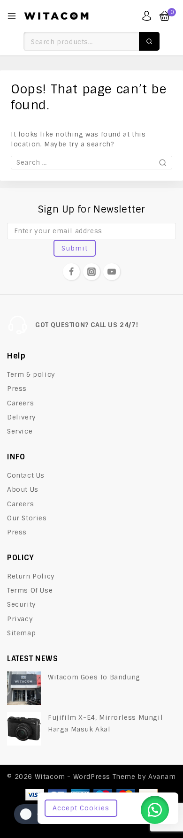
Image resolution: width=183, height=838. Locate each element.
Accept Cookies (81, 808)
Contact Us (26, 475)
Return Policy (31, 576)
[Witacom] (56, 16)
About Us (22, 489)
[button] (155, 810)
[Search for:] (91, 162)
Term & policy (31, 374)
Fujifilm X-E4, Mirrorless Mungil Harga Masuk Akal (105, 723)
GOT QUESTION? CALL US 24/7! (86, 324)
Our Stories (27, 518)
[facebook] (71, 271)
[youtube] (111, 271)
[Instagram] (91, 271)
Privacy (20, 619)
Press (17, 388)
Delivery (21, 417)
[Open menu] (11, 16)
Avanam (162, 776)
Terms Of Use (30, 590)
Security (21, 604)
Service (19, 431)
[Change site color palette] (33, 814)
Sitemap (21, 633)
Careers (20, 403)
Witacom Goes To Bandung (94, 677)
